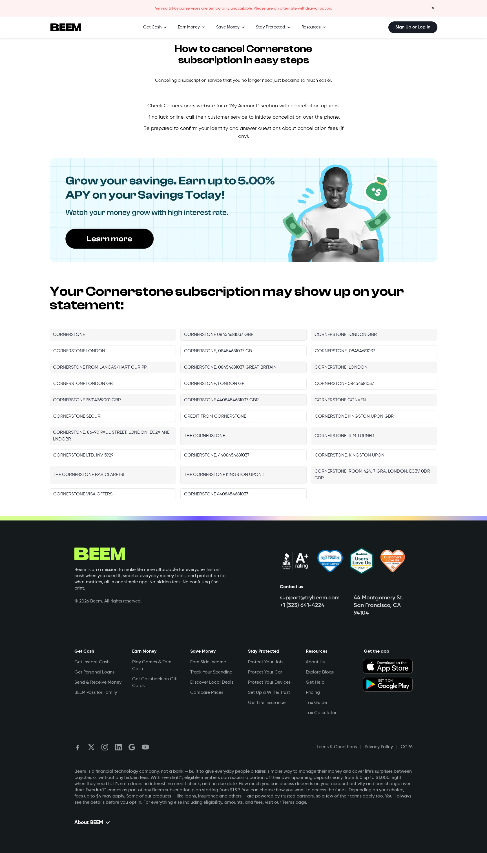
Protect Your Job (265, 662)
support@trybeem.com (310, 598)
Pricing (313, 692)
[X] (91, 747)
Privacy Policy (379, 747)
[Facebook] (77, 747)
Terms (288, 802)
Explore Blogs (320, 672)
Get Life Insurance (266, 703)
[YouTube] (145, 747)
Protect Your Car (265, 672)
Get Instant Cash (92, 662)
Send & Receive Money (97, 682)
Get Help (315, 682)
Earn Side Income (208, 662)
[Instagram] (104, 747)
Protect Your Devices (269, 682)
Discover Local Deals (211, 682)
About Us (315, 662)
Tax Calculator (321, 713)
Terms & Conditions (336, 747)
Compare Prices (206, 692)
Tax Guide (316, 703)
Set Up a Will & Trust (269, 692)
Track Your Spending (211, 672)
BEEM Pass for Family (95, 692)
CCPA (407, 747)
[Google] (132, 747)
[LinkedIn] (118, 747)
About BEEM (88, 822)
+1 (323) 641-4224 (302, 605)
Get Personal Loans (94, 672)
